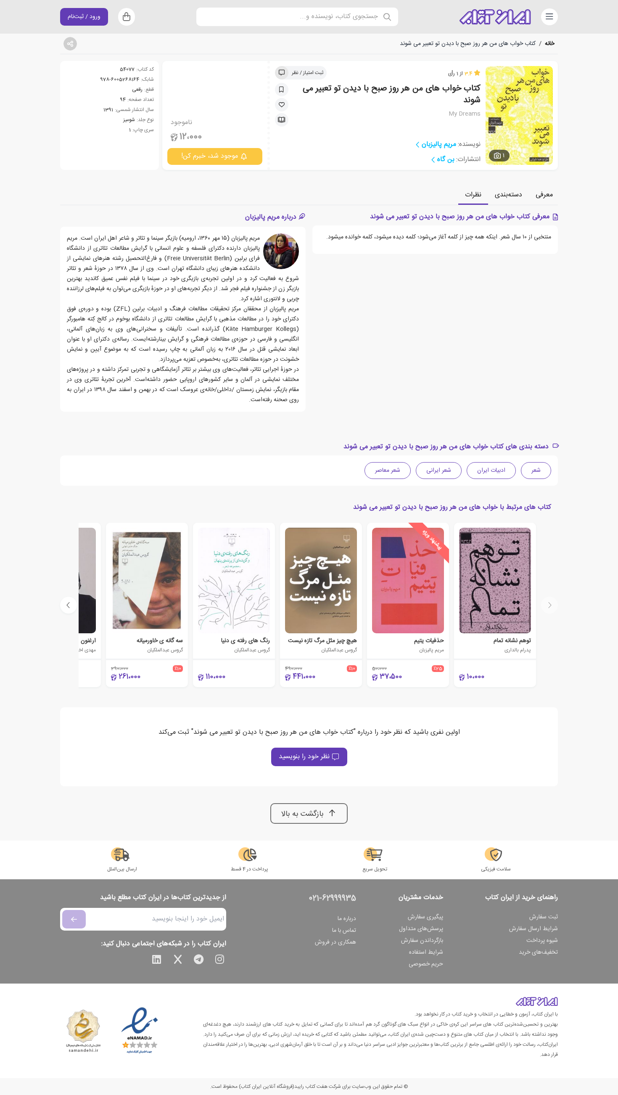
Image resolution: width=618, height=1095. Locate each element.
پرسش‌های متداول (421, 929)
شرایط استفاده (426, 952)
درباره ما (347, 919)
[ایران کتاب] (495, 16)
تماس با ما (344, 931)
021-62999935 (332, 898)
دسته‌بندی (508, 195)
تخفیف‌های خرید (538, 952)
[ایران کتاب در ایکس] (178, 961)
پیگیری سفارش (425, 917)
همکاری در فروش (335, 942)
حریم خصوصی (426, 964)
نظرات (473, 195)
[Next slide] (68, 605)
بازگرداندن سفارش (422, 941)
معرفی (544, 195)
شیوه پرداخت (542, 941)
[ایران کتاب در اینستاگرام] (220, 961)
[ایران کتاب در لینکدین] (157, 961)
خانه (550, 44)
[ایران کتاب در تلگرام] (199, 961)
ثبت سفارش (543, 917)
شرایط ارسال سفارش (533, 929)
